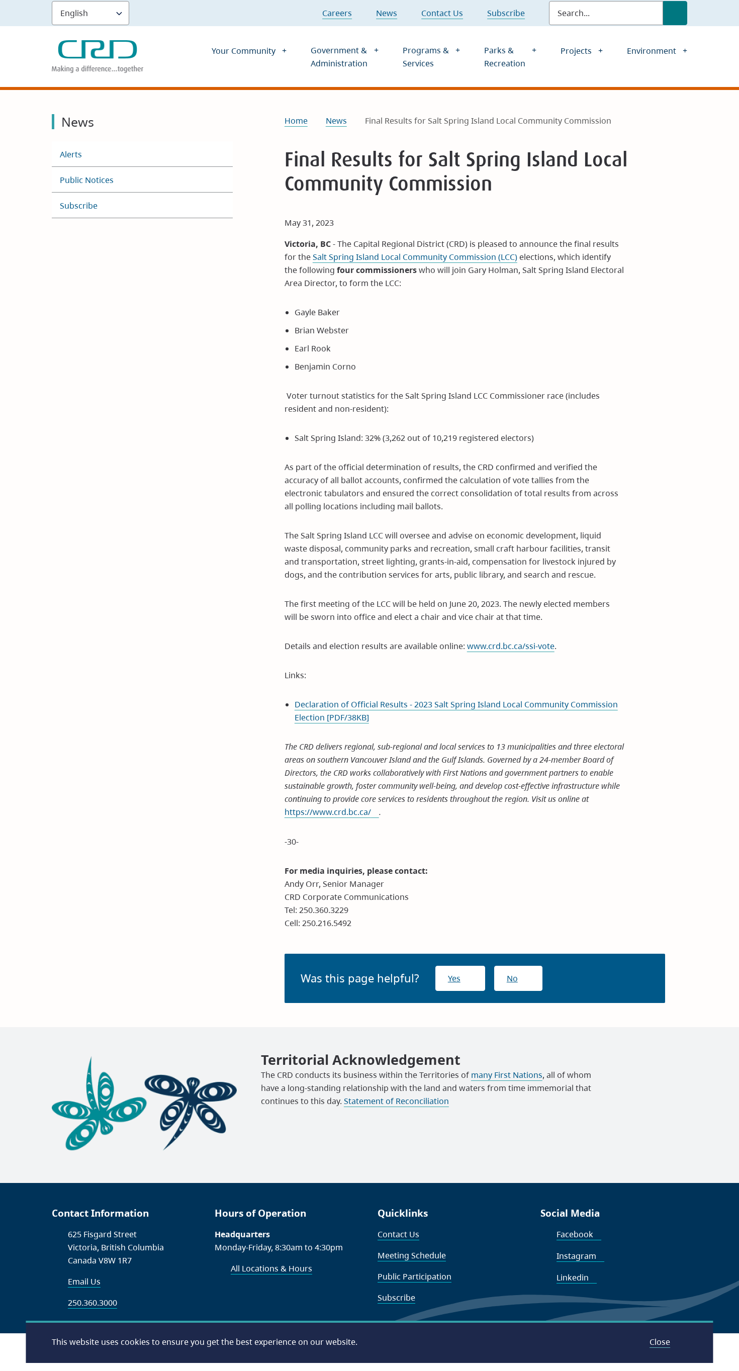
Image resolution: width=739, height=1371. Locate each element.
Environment (651, 50)
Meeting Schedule (412, 1255)
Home (296, 120)
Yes (454, 978)
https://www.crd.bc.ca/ (332, 811)
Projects (576, 50)
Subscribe (506, 13)
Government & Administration (339, 57)
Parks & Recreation (504, 57)
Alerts (71, 154)
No (512, 978)
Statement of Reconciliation (396, 1101)
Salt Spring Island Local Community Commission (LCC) (415, 256)
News (386, 13)
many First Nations (506, 1074)
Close (660, 1341)
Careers (337, 13)
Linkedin (577, 1277)
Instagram (580, 1255)
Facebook (579, 1234)
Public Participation (414, 1276)
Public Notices (87, 180)
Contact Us (442, 13)
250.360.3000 (92, 1302)
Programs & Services (426, 57)
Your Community (243, 50)
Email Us (84, 1281)
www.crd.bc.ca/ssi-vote (511, 646)
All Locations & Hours (271, 1268)
